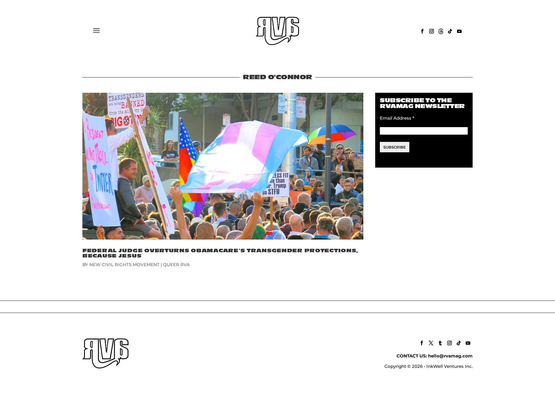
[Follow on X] (431, 343)
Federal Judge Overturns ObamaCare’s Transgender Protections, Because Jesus (220, 253)
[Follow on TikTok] (450, 31)
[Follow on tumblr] (440, 343)
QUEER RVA (176, 264)
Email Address (397, 118)
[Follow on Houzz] (440, 31)
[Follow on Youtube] (459, 31)
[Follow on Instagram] (431, 31)
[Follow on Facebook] (422, 31)
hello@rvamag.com (450, 356)
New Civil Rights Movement (124, 264)
